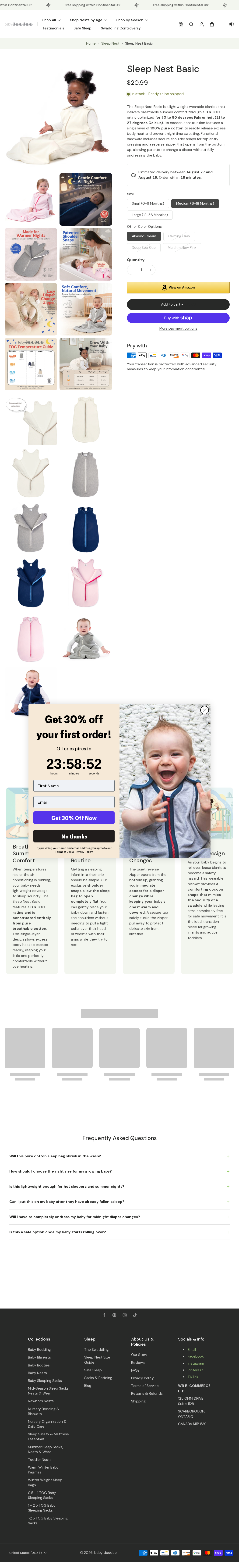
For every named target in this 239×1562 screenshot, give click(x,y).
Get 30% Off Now (74, 818)
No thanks (74, 836)
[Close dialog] (204, 710)
